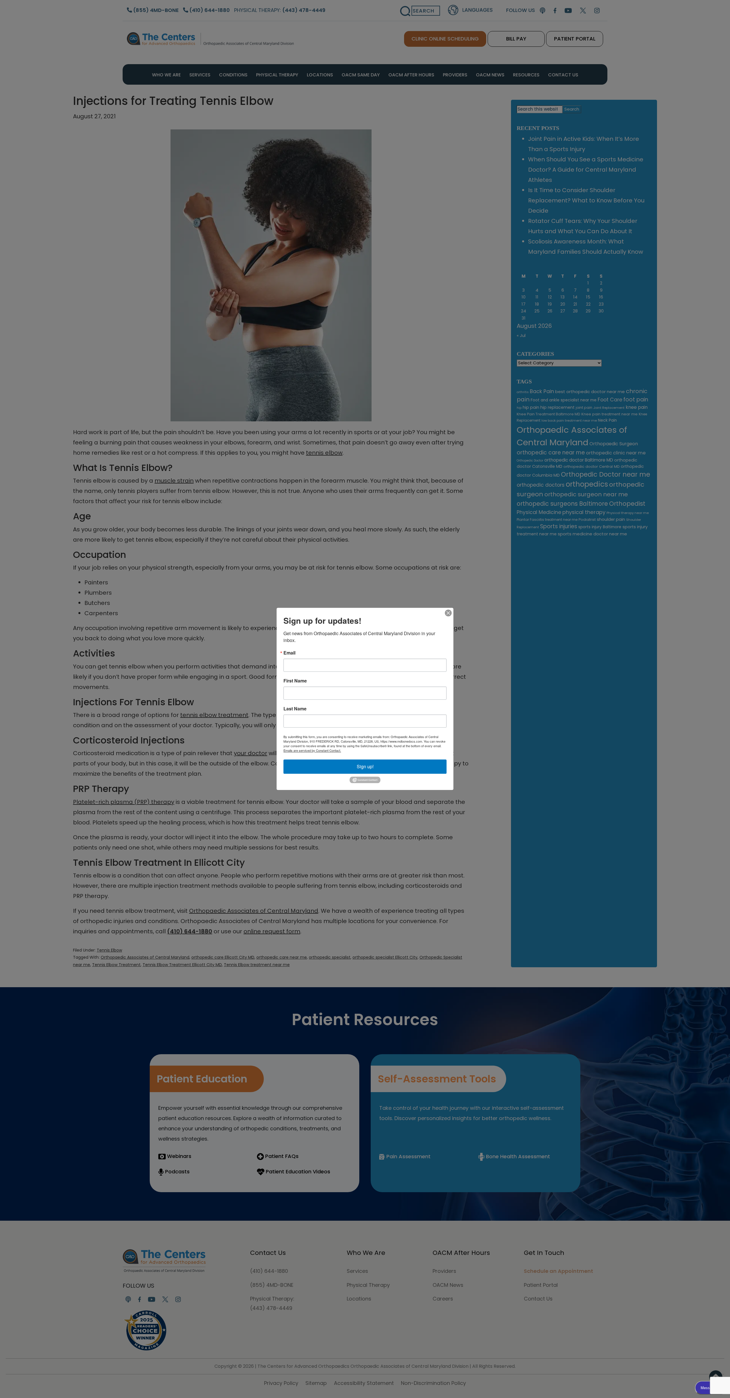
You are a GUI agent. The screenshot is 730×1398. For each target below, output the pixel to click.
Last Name (295, 708)
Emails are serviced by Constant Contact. (312, 750)
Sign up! (365, 766)
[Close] (448, 612)
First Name (295, 680)
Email (289, 653)
